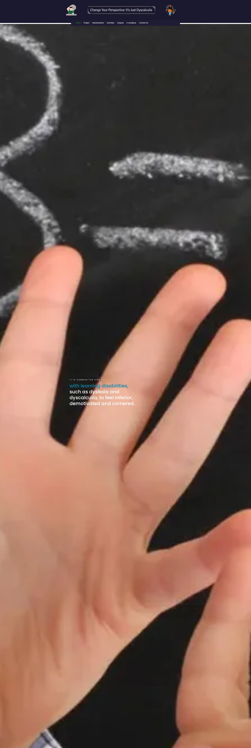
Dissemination (98, 23)
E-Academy (131, 23)
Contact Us (143, 23)
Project (86, 23)
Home (78, 23)
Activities (110, 23)
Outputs (120, 23)
